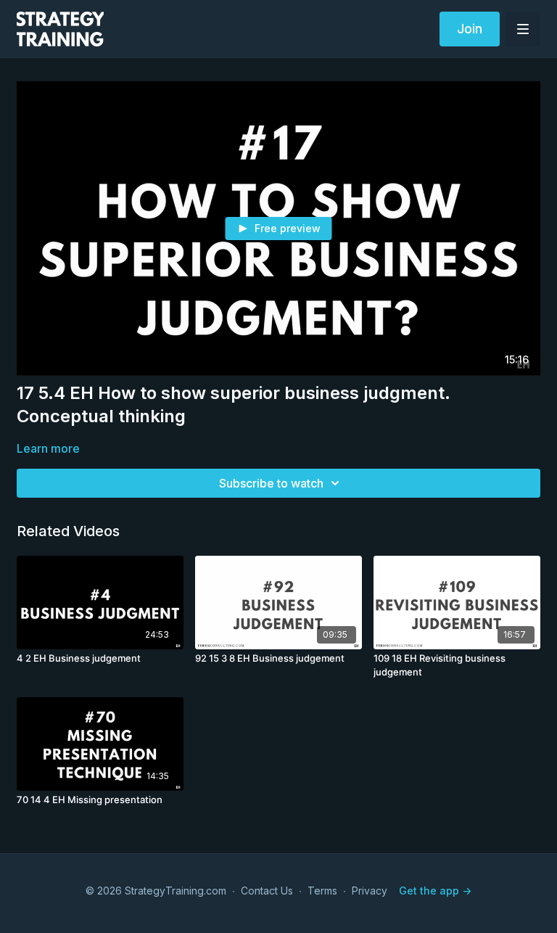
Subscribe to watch (271, 483)
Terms (322, 890)
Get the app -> (435, 890)
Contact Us (267, 890)
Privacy (369, 890)
